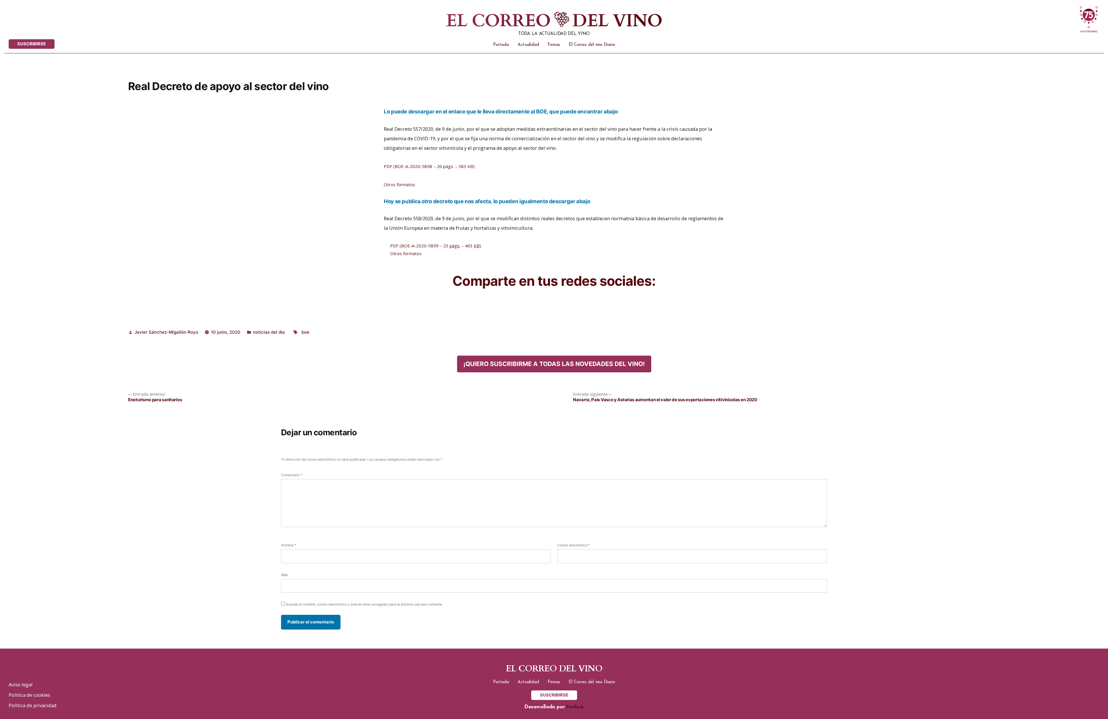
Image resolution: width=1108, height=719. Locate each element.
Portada (501, 45)
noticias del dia (269, 332)
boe (305, 332)
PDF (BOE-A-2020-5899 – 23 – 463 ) (435, 246)
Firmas (554, 45)
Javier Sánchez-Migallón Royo (166, 332)
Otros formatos (399, 184)
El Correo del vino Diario (592, 45)
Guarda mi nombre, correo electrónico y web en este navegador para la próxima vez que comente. (364, 604)
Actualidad (528, 45)
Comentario (291, 475)
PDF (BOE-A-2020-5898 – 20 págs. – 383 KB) (429, 166)
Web (284, 575)
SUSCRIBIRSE (31, 43)
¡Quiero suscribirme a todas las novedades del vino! (554, 363)
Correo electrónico (573, 545)
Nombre (288, 545)
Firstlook (575, 707)
